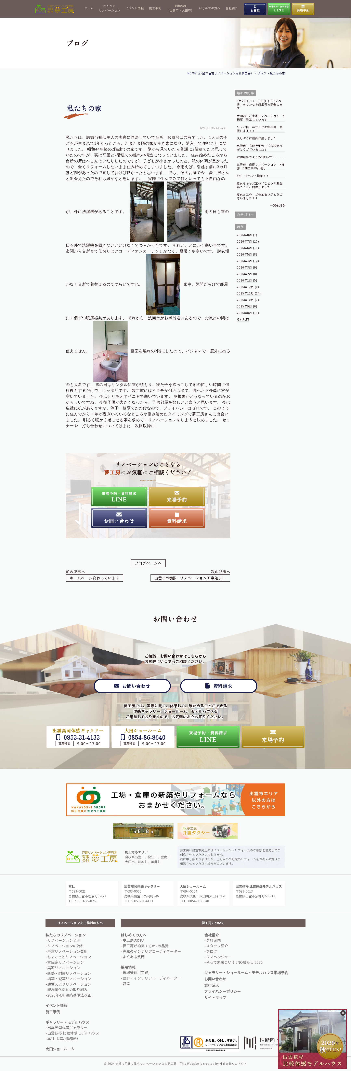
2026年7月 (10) (248, 241)
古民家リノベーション (65, 962)
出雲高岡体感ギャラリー (67, 1027)
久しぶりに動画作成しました (256, 138)
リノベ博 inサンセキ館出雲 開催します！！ (260, 129)
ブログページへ (148, 563)
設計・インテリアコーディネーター (152, 978)
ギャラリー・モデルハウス (67, 1022)
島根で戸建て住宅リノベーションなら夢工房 (146, 1063)
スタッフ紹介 (217, 945)
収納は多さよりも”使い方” (255, 157)
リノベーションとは (63, 940)
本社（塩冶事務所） (63, 1038)
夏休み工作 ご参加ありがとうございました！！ (260, 196)
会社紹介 (232, 8)
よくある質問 (134, 956)
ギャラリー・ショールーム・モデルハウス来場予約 (246, 972)
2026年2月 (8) (247, 274)
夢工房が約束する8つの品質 (146, 945)
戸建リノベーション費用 (67, 951)
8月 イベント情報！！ (253, 176)
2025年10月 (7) (248, 300)
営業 (126, 983)
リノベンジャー (219, 956)
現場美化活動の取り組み (67, 989)
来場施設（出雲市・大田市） (180, 8)
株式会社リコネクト (233, 1063)
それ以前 (243, 319)
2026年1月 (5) (247, 280)
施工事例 (155, 8)
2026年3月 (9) (247, 267)
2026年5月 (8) (247, 254)
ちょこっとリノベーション (69, 956)
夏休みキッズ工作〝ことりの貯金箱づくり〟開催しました (260, 185)
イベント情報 (135, 8)
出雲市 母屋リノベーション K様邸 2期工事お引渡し (261, 166)
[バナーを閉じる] (343, 1013)
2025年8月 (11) (248, 313)
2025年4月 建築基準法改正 (69, 995)
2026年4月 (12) (248, 261)
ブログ (211, 951)
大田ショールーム (60, 1048)
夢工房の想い (134, 940)
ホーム (89, 8)
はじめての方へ (209, 8)
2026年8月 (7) (247, 235)
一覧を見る (277, 205)
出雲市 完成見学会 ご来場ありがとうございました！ (260, 147)
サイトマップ (215, 997)
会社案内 (213, 940)
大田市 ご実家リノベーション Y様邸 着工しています (260, 117)
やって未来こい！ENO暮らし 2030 (234, 962)
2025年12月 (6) (248, 287)
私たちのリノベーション (109, 8)
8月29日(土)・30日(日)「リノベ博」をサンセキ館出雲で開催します (260, 104)
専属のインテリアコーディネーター (152, 951)
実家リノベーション (63, 967)
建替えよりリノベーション (69, 984)
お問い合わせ (215, 978)
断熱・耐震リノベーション (69, 973)
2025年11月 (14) (249, 293)
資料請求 (211, 985)
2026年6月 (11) (248, 248)
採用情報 (128, 967)
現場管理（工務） (137, 972)
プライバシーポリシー (222, 991)
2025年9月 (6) (247, 306)
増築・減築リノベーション (69, 978)
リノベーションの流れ (65, 945)
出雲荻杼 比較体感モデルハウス (73, 1033)
